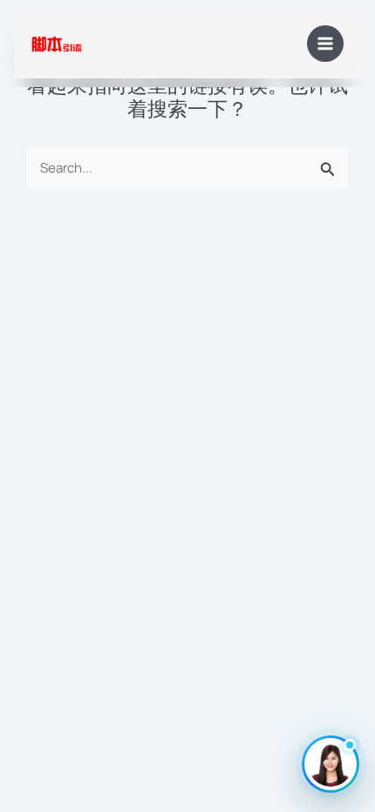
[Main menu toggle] (325, 44)
